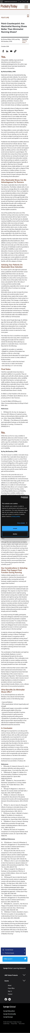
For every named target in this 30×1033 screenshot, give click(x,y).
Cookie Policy (6, 1023)
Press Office (11, 988)
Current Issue (9, 950)
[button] (15, 51)
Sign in (10, 991)
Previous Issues (9, 953)
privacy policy (15, 516)
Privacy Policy (14, 1023)
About (9, 985)
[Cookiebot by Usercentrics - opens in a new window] (21, 497)
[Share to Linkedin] (7, 51)
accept (15, 528)
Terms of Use (21, 1023)
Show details (21, 523)
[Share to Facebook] (3, 51)
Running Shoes (24, 41)
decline (15, 534)
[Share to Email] (11, 51)
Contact (10, 994)
